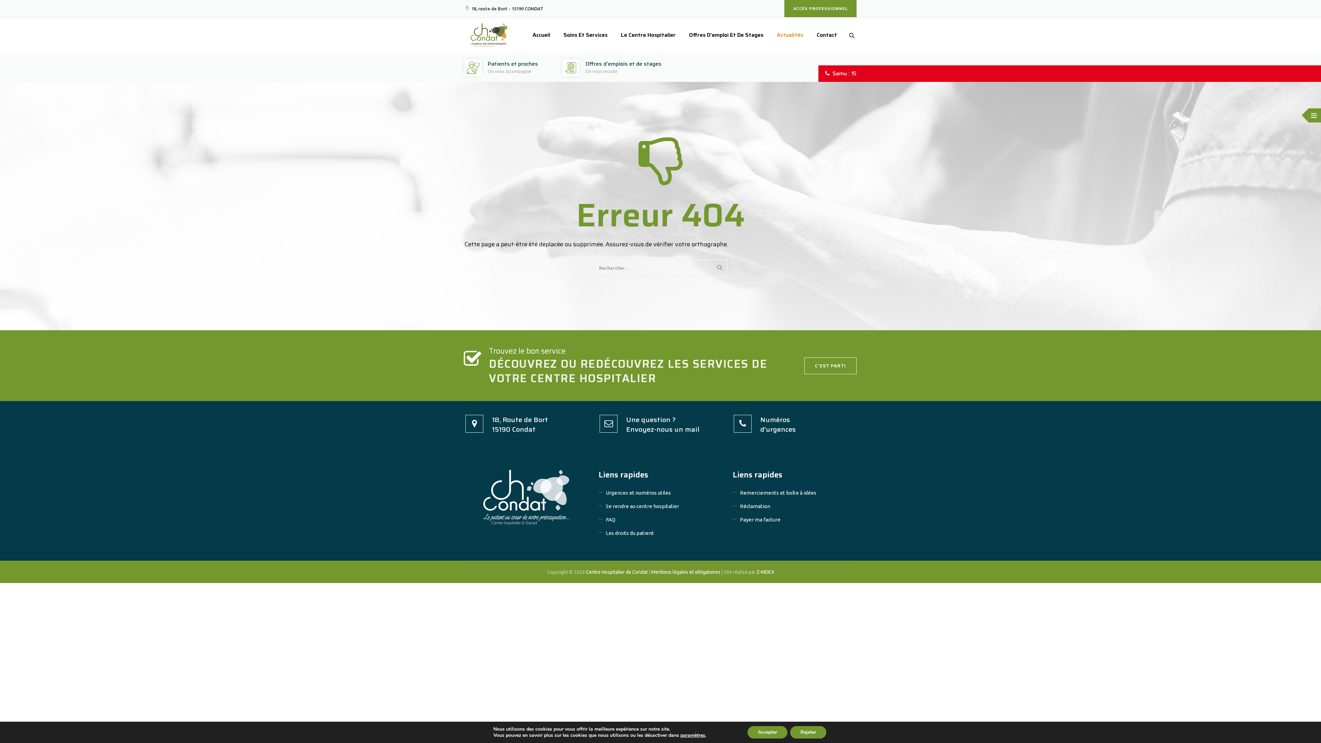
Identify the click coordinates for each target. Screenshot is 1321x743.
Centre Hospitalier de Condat (617, 572)
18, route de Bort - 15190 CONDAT (507, 8)
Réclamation (755, 506)
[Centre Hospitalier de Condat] (489, 35)
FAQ (610, 520)
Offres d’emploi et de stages (726, 35)
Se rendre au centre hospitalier (642, 506)
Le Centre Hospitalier (648, 35)
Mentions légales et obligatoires (685, 572)
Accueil (541, 35)
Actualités (790, 35)
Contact (827, 35)
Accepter (767, 732)
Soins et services (585, 35)
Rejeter (808, 732)
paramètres (692, 735)
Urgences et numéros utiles (638, 493)
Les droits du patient (630, 533)
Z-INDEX (765, 572)
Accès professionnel (820, 8)
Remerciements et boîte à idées (778, 493)
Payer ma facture (760, 520)
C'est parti (830, 365)
